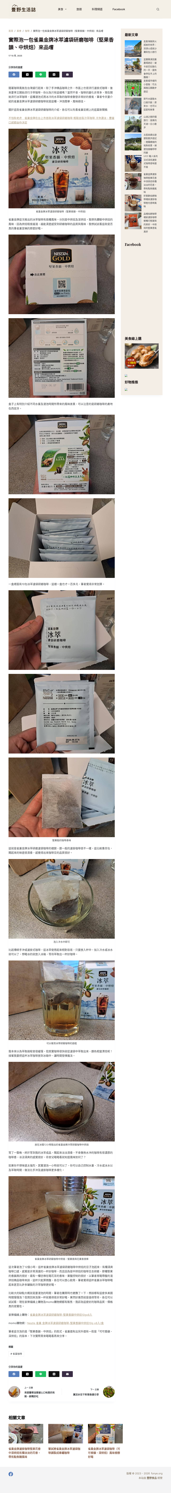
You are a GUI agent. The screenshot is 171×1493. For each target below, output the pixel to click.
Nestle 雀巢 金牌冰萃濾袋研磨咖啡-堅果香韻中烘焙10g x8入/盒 (65, 1323)
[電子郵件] (67, 74)
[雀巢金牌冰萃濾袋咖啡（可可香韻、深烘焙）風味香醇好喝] (105, 1433)
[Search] (158, 9)
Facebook (119, 9)
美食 (60, 9)
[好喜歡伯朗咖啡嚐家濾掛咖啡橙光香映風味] (133, 203)
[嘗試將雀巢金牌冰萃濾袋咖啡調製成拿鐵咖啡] (65, 1433)
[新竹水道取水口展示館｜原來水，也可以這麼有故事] (133, 106)
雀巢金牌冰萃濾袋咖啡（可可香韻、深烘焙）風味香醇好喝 (104, 1452)
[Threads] (54, 74)
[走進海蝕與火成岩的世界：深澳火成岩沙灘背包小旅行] (133, 48)
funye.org (156, 1473)
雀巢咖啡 (16, 1353)
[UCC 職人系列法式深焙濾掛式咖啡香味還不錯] (133, 163)
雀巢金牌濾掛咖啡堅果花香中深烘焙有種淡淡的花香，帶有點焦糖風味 (25, 1452)
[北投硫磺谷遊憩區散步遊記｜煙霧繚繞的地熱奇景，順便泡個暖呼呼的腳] (133, 142)
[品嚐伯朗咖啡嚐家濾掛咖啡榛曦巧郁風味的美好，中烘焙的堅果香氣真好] (133, 220)
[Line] (40, 74)
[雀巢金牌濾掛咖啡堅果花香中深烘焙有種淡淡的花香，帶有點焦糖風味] (133, 181)
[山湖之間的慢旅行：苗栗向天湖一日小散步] (133, 124)
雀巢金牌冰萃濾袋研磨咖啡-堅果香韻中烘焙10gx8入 (61, 1314)
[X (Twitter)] (27, 74)
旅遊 (79, 9)
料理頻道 (97, 9)
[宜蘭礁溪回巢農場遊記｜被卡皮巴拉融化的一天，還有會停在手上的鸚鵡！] (133, 66)
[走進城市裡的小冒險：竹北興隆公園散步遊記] (133, 88)
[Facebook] (14, 74)
